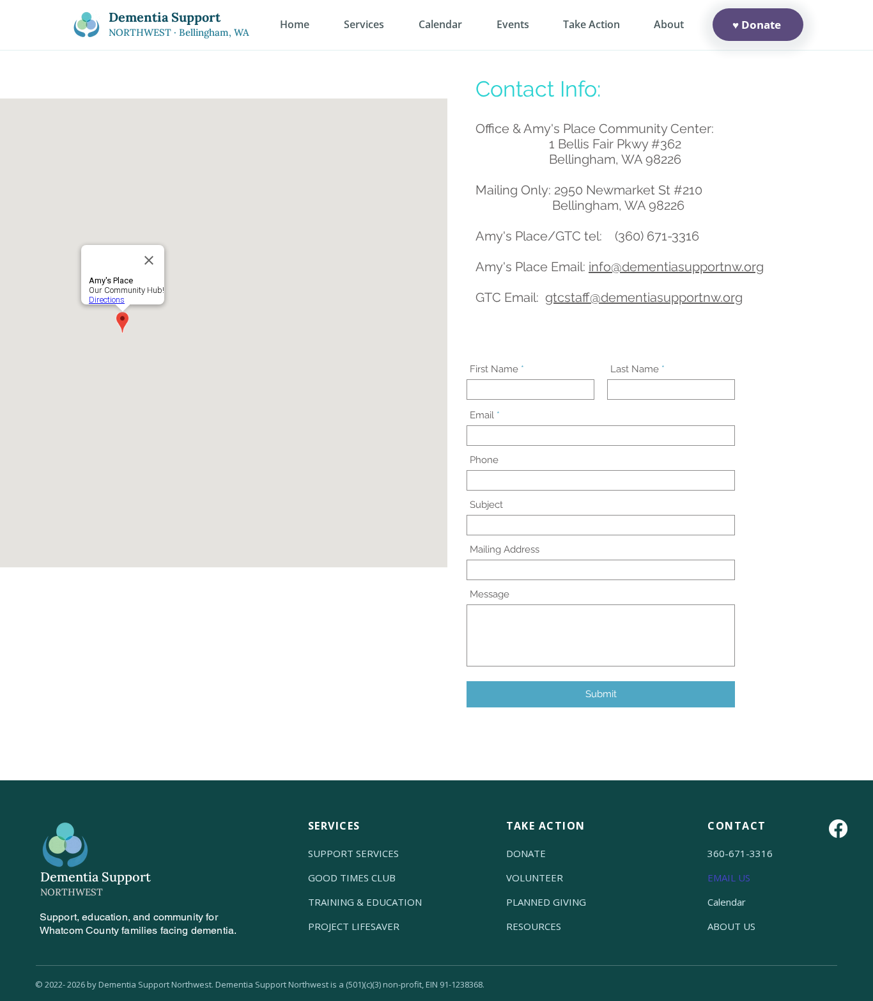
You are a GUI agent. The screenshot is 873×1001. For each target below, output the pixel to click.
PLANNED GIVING (546, 901)
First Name (494, 369)
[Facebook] (838, 828)
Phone (484, 460)
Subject (486, 505)
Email (482, 415)
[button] (668, 24)
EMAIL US (728, 877)
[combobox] (601, 570)
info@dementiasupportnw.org (676, 266)
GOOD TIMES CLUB (352, 877)
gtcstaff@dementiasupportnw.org (644, 297)
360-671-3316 (740, 853)
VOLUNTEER (534, 877)
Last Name (634, 369)
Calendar (726, 901)
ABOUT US (731, 926)
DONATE (526, 853)
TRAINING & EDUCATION (365, 901)
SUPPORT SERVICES (353, 853)
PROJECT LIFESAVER (353, 926)
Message (489, 594)
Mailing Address (504, 550)
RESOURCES (533, 926)
